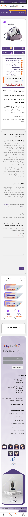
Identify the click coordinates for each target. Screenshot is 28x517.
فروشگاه (17, 90)
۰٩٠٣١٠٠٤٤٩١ (19, 391)
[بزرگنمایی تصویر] (21, 40)
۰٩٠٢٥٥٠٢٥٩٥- (19, 389)
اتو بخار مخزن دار (13, 119)
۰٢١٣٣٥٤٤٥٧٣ (19, 383)
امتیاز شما (21, 233)
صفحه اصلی (22, 90)
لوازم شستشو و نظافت (11, 90)
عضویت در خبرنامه (17, 367)
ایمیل (22, 261)
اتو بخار (19, 119)
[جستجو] (10, 12)
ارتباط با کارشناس (19, 314)
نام (23, 254)
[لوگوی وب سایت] (13, 6)
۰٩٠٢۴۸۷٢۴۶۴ (19, 393)
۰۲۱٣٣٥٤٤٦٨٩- (19, 381)
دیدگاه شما (21, 236)
